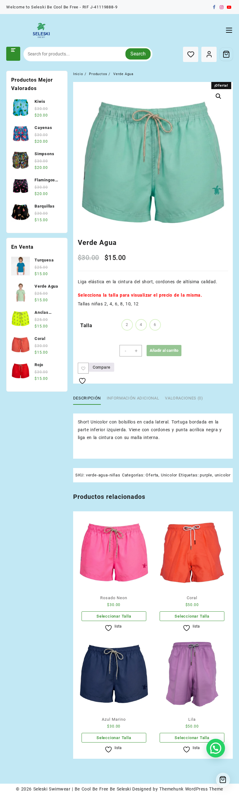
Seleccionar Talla (113, 616)
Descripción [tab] (87, 398)
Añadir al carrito (164, 350)
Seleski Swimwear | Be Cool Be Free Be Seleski (82, 788)
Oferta (152, 475)
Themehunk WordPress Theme (191, 788)
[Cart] (226, 54)
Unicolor (169, 475)
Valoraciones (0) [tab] (184, 398)
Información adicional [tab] (133, 398)
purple (206, 475)
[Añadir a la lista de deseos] (83, 368)
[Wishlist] (190, 54)
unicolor (223, 475)
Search (138, 54)
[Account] (209, 54)
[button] (218, 96)
